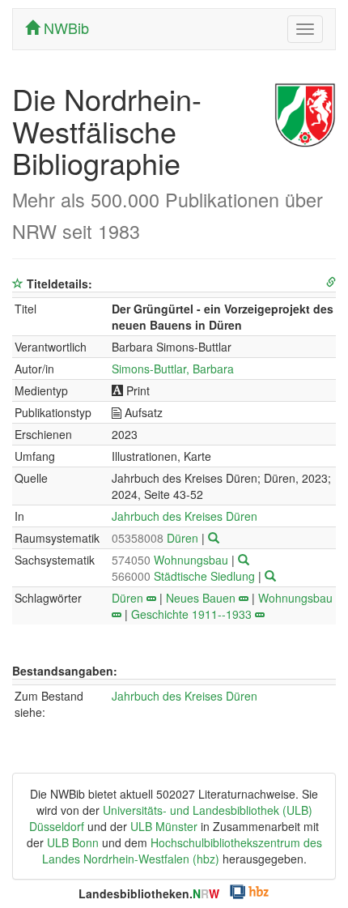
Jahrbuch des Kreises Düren (184, 516)
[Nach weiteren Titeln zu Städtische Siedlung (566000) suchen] (270, 576)
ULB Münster (163, 826)
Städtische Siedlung (185, 576)
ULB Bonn (73, 842)
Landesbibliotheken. (149, 893)
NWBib (64, 27)
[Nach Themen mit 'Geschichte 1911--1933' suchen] (260, 614)
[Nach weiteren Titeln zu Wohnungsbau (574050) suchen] (243, 560)
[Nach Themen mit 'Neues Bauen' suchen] (243, 598)
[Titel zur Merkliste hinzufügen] (17, 283)
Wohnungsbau (171, 560)
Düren (157, 538)
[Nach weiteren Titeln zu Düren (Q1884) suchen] (213, 538)
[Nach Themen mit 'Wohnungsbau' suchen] (116, 614)
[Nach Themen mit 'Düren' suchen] (151, 598)
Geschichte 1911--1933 (191, 614)
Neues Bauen (201, 598)
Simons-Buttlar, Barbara (173, 368)
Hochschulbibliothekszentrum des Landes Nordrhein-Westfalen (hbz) (182, 850)
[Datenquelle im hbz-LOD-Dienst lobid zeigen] (331, 282)
